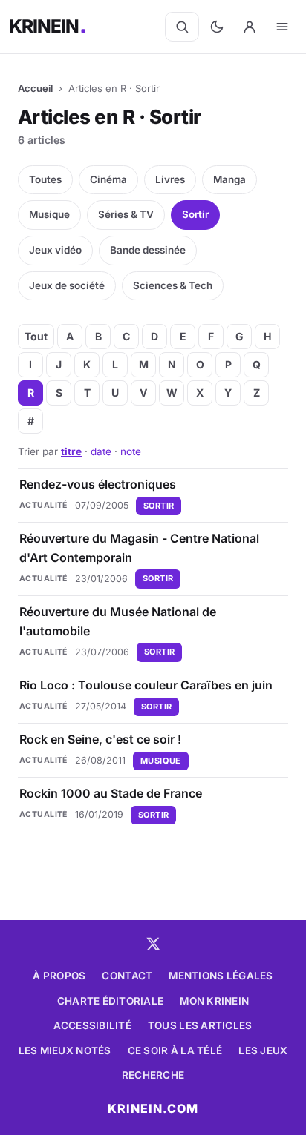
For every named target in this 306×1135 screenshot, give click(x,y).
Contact (127, 976)
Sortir (195, 214)
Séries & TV (126, 214)
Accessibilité (92, 1025)
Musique (49, 214)
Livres (170, 179)
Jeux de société (67, 285)
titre (71, 451)
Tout (36, 336)
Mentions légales (221, 976)
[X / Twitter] (153, 943)
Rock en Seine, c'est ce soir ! (100, 739)
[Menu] (282, 26)
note (130, 451)
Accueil (35, 88)
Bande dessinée (148, 250)
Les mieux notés (65, 1050)
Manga (229, 179)
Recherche (153, 1075)
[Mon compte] (249, 26)
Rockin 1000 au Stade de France (110, 793)
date (101, 451)
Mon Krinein (214, 1001)
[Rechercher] (182, 27)
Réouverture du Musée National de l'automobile (117, 621)
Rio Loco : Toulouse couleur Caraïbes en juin (146, 685)
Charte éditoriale (110, 1001)
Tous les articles (200, 1025)
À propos (59, 976)
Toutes (45, 179)
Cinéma (108, 179)
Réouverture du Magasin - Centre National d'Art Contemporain (139, 548)
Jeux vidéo (55, 250)
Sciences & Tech (172, 285)
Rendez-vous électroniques (97, 484)
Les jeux (262, 1050)
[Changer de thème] (217, 26)
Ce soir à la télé (175, 1050)
